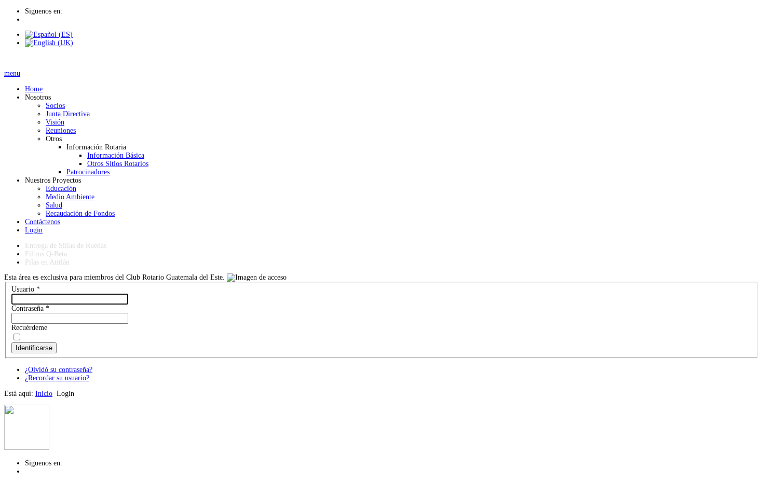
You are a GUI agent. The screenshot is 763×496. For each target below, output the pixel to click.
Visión (55, 122)
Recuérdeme (29, 328)
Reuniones (61, 130)
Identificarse (34, 348)
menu (12, 73)
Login (34, 230)
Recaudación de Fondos (80, 213)
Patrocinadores (88, 172)
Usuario (25, 289)
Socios (55, 105)
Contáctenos (42, 222)
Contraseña (30, 308)
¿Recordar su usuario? (57, 378)
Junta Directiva (68, 114)
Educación (61, 188)
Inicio (43, 393)
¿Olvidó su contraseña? (58, 370)
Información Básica (115, 155)
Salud (54, 205)
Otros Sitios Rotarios (117, 164)
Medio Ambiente (70, 197)
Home (34, 89)
